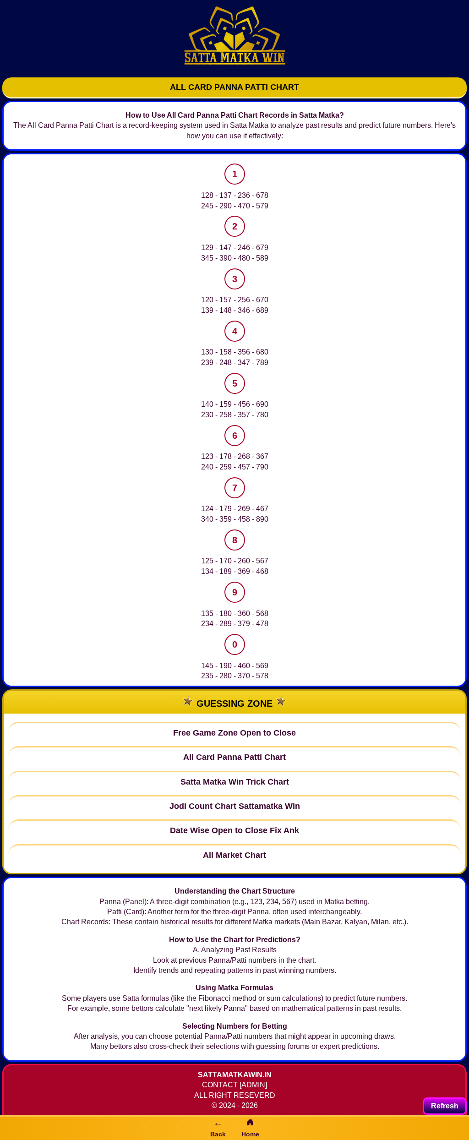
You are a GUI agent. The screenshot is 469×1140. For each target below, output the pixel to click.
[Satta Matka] (234, 37)
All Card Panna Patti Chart (234, 757)
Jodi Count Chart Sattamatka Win (234, 806)
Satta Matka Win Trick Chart (234, 781)
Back (218, 1127)
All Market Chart (234, 855)
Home (250, 1134)
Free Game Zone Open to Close (234, 732)
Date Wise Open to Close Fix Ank (234, 830)
